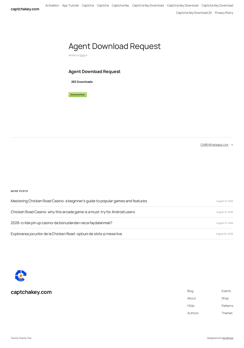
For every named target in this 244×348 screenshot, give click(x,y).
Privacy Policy (224, 13)
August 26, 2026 (224, 233)
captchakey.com (25, 8)
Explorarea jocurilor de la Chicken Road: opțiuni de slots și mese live (66, 234)
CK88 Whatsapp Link (214, 145)
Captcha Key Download (148, 5)
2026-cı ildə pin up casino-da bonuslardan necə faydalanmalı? (61, 223)
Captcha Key (120, 5)
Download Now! (78, 94)
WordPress (227, 338)
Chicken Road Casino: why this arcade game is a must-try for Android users (73, 212)
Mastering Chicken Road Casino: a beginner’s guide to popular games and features (79, 201)
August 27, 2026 (224, 201)
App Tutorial (70, 5)
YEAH (82, 55)
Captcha (88, 5)
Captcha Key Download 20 (194, 13)
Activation (52, 5)
